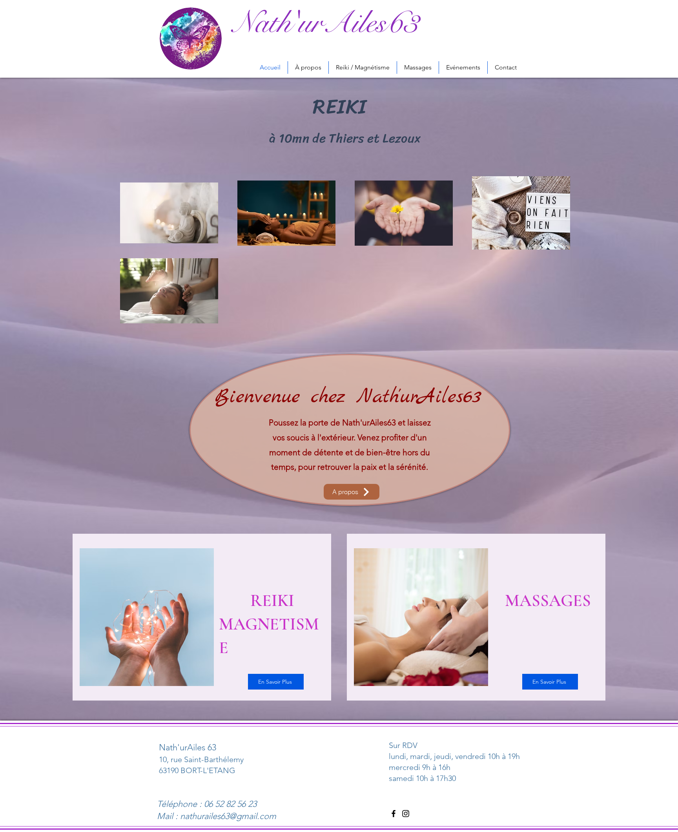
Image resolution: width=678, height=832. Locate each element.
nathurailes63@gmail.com (228, 816)
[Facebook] (393, 813)
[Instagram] (405, 813)
